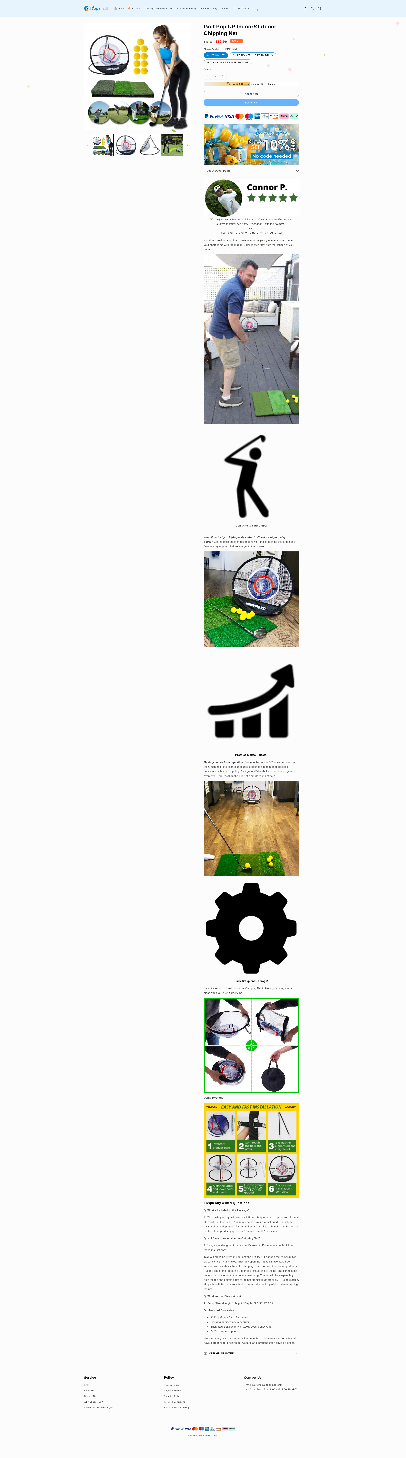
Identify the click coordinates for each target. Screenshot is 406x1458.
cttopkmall (197, 1435)
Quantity (208, 69)
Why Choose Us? (93, 1402)
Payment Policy (172, 1390)
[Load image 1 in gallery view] (102, 145)
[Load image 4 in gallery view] (172, 145)
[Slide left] (87, 145)
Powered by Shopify (211, 1435)
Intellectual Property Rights (99, 1407)
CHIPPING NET (216, 55)
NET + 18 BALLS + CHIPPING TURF (228, 62)
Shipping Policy (172, 1396)
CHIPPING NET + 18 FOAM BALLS (253, 55)
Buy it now (251, 102)
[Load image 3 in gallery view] (149, 145)
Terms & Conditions (174, 1402)
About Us (89, 1390)
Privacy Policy (171, 1385)
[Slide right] (187, 145)
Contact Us (90, 1396)
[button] (157, 8)
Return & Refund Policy (176, 1407)
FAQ (86, 1385)
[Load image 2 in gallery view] (126, 145)
